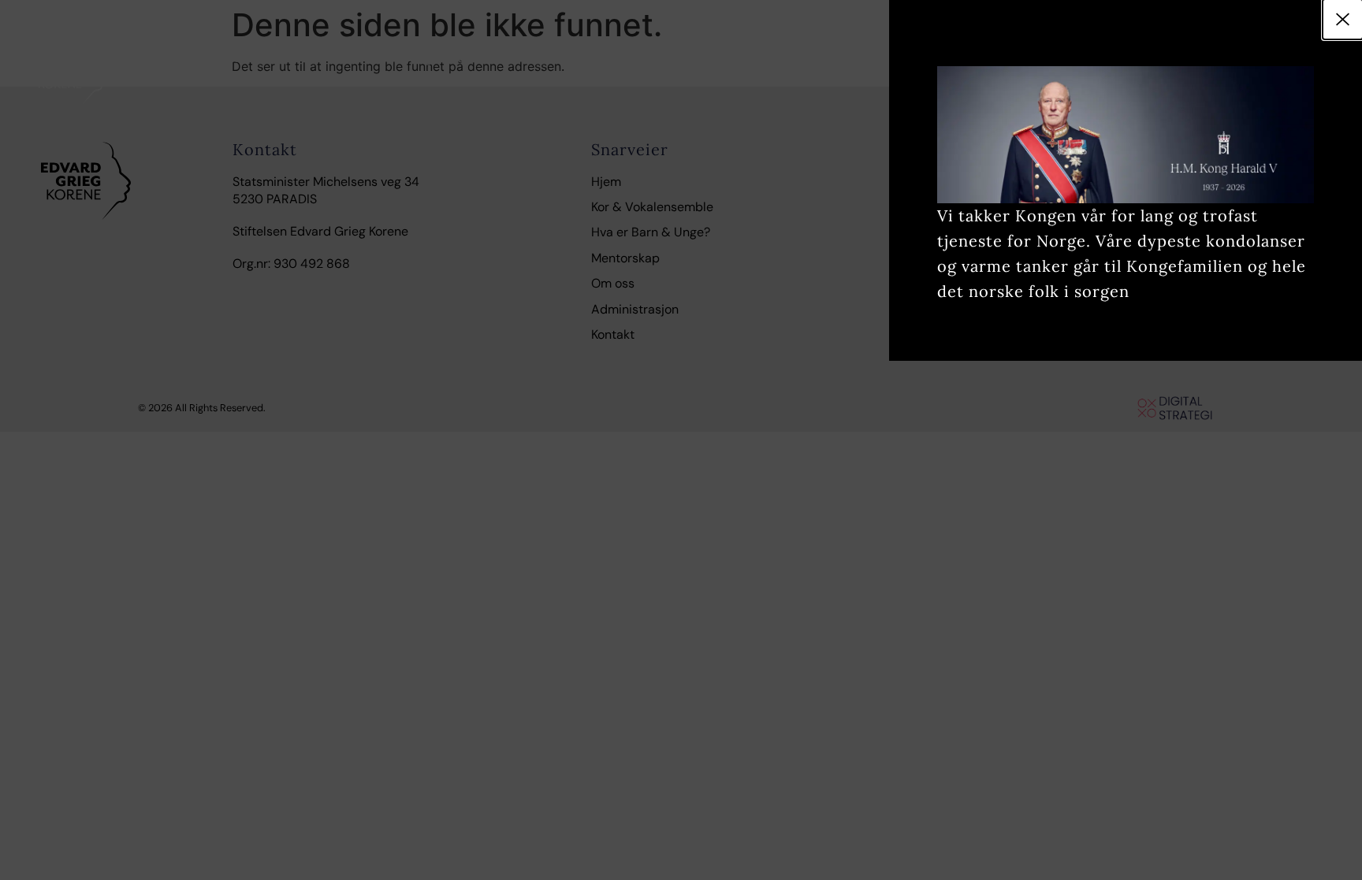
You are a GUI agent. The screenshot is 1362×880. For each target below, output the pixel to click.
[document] (681, 440)
